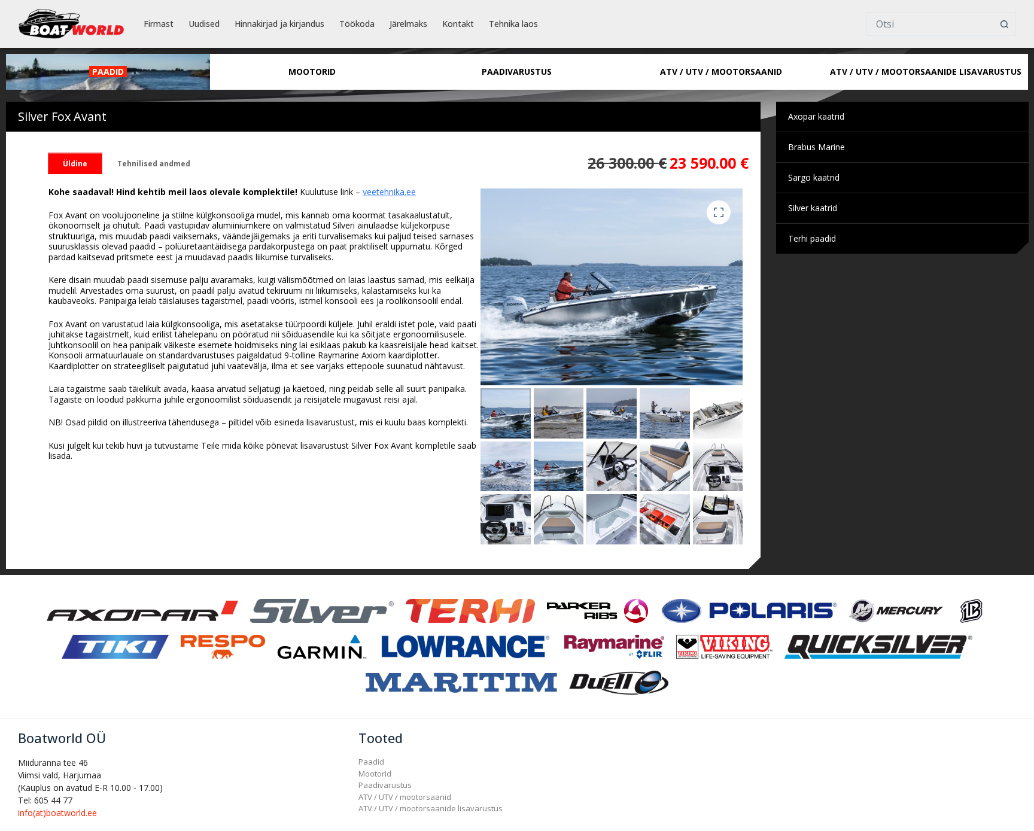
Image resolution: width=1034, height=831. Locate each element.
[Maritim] (461, 681)
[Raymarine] (614, 646)
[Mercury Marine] (896, 610)
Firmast (159, 23)
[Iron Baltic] (971, 610)
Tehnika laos (513, 23)
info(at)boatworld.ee (57, 812)
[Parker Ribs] (597, 610)
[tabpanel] (264, 324)
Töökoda (357, 23)
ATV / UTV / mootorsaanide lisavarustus (430, 808)
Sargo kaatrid (814, 177)
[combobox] (930, 24)
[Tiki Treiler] (115, 646)
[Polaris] (748, 610)
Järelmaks (408, 23)
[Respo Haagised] (223, 646)
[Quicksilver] (878, 646)
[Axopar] (142, 610)
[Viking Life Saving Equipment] (724, 646)
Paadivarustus (385, 785)
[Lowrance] (465, 646)
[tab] (75, 164)
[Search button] (1004, 24)
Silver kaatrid (812, 208)
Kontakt (458, 23)
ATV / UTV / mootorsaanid (404, 797)
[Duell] (618, 681)
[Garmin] (322, 646)
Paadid (371, 761)
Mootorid (374, 773)
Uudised (204, 23)
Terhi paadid (812, 238)
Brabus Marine (816, 147)
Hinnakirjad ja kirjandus (279, 23)
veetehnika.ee (389, 191)
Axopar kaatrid (816, 116)
